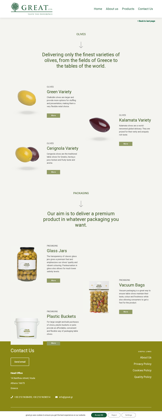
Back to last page (147, 21)
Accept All (99, 415)
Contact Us (22, 350)
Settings (128, 415)
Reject (114, 415)
